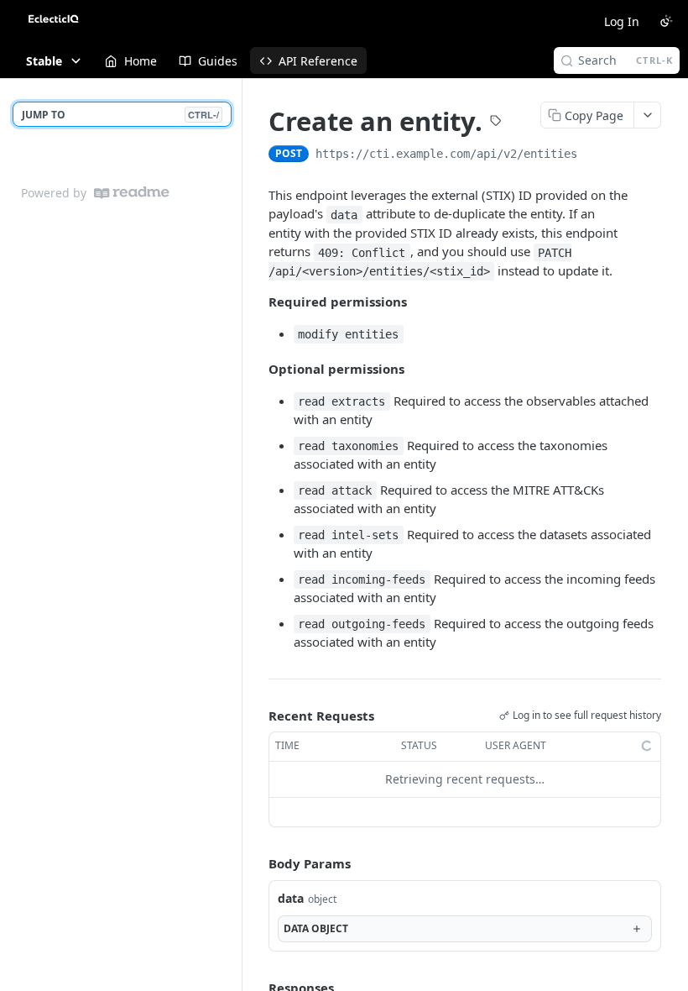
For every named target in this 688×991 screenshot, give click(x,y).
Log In (621, 21)
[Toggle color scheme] (666, 21)
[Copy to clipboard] (594, 155)
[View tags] (496, 123)
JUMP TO (120, 114)
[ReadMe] (131, 192)
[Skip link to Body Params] (257, 863)
